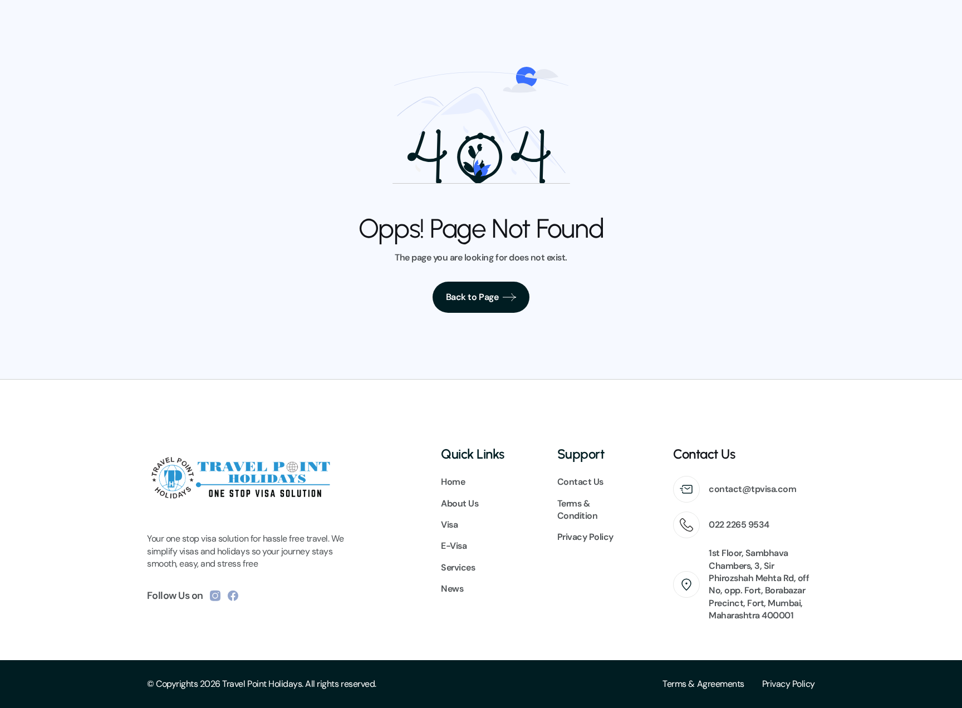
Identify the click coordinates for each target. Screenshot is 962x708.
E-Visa (454, 546)
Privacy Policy (788, 684)
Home (453, 482)
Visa (449, 524)
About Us (459, 503)
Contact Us (580, 482)
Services (458, 567)
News (452, 588)
